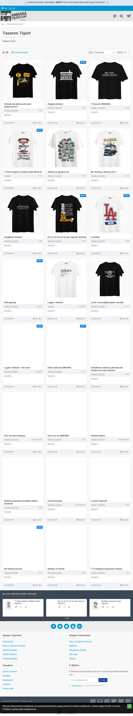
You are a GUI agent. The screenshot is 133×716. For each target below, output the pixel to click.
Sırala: (91, 52)
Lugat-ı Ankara (55, 302)
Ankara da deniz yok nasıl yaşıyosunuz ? (17, 105)
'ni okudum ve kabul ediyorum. (88, 685)
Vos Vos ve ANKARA (58, 435)
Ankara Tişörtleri (11, 111)
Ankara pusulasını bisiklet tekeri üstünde (21, 502)
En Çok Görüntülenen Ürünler (19, 594)
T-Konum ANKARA (100, 104)
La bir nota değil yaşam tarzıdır (107, 302)
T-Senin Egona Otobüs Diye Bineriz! (23, 172)
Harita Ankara (55, 501)
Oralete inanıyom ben (111, 601)
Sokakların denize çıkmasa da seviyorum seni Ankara (107, 369)
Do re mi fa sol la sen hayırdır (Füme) (67, 237)
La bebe (95, 237)
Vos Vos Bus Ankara (14, 435)
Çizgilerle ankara (13, 237)
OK (129, 706)
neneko (8, 176)
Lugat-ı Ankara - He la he (17, 367)
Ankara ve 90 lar (56, 569)
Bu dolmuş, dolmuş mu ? (104, 172)
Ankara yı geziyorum (58, 172)
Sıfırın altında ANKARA (59, 367)
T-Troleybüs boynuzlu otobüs (106, 569)
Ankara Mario (98, 435)
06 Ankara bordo (13, 569)
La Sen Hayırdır (99, 501)
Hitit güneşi (10, 302)
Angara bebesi (55, 104)
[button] (65, 618)
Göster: (120, 52)
